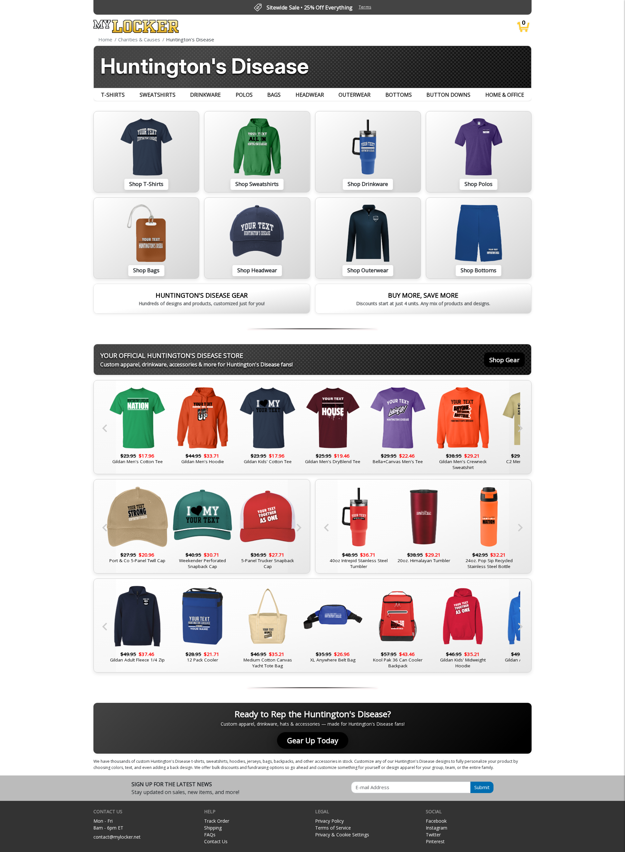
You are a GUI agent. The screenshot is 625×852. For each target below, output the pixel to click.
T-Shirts (113, 94)
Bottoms (398, 94)
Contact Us (216, 841)
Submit (482, 787)
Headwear (310, 94)
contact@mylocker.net (117, 837)
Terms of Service (333, 828)
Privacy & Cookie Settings (342, 834)
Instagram (436, 828)
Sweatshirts (157, 94)
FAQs (209, 834)
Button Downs (448, 94)
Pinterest (435, 841)
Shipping (213, 828)
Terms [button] (365, 7)
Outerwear (354, 94)
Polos (244, 94)
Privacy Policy (329, 821)
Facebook (436, 821)
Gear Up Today (312, 740)
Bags (274, 94)
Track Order (216, 821)
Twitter (433, 834)
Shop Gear (504, 360)
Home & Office (504, 94)
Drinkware (205, 94)
